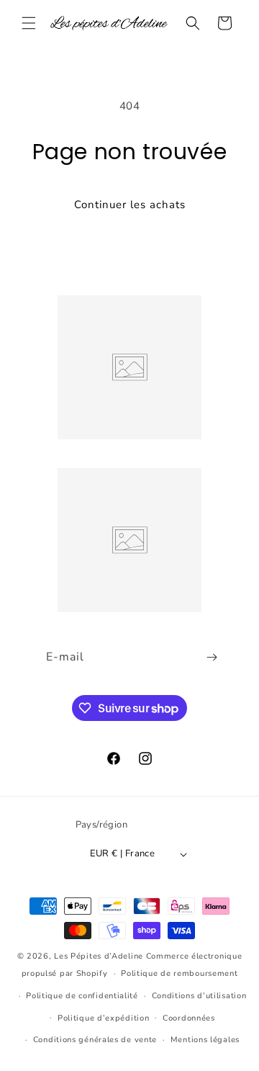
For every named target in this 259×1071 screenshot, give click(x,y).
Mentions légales (205, 1039)
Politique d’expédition (103, 1018)
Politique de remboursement (179, 973)
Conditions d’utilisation (199, 995)
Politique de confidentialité (82, 995)
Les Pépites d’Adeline (99, 956)
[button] (29, 23)
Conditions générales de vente (95, 1039)
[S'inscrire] (211, 657)
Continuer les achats (130, 204)
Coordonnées (189, 1018)
